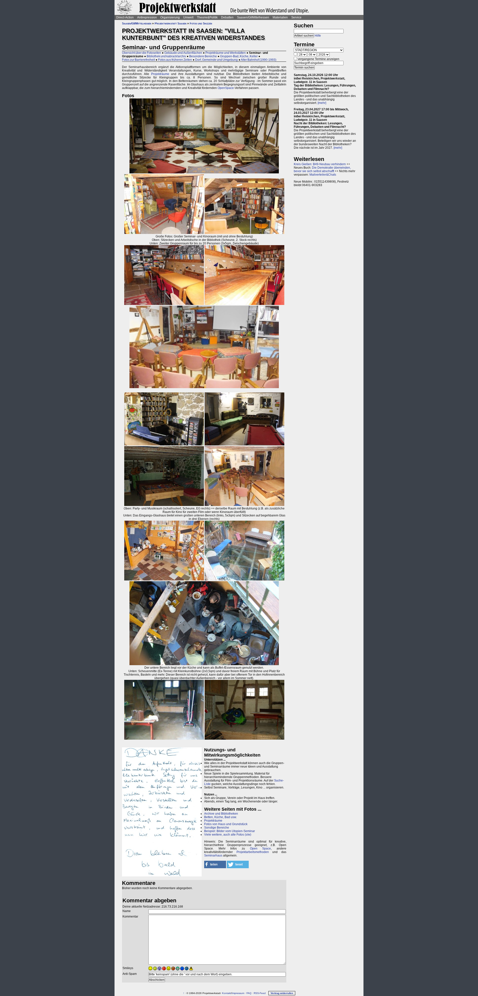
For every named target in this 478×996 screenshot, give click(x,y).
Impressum (238, 993)
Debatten (227, 17)
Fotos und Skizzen (201, 23)
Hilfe (318, 35)
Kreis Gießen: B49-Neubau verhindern (320, 164)
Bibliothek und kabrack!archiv (166, 56)
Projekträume (160, 74)
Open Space (260, 848)
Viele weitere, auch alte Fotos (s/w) (227, 834)
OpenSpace (226, 88)
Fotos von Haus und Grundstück (225, 824)
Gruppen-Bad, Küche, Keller (239, 56)
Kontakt (226, 993)
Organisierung (170, 17)
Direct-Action (125, 17)
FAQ (248, 993)
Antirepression (147, 17)
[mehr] (322, 103)
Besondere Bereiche (203, 56)
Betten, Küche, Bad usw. (220, 817)
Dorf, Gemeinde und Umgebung (216, 60)
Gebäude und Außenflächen (183, 53)
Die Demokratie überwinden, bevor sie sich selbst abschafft (322, 169)
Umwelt (188, 17)
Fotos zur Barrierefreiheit (138, 60)
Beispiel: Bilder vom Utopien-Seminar (229, 831)
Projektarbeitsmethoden (253, 852)
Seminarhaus (213, 855)
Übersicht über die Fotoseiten (141, 53)
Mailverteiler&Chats (322, 174)
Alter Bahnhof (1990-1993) (258, 60)
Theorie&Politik (207, 17)
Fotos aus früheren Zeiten (175, 60)
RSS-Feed (260, 993)
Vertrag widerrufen (282, 993)
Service (296, 17)
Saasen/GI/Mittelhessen (253, 17)
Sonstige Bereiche (216, 827)
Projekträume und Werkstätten (225, 53)
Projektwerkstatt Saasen (170, 23)
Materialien (280, 17)
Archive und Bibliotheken (221, 813)
